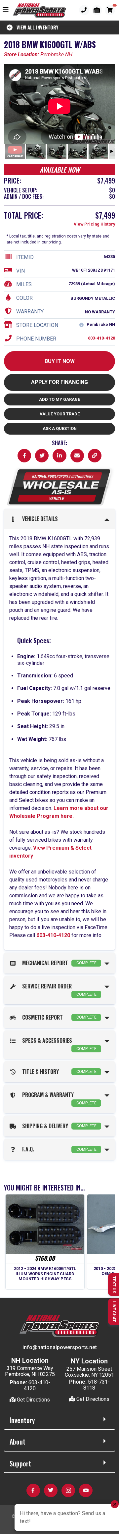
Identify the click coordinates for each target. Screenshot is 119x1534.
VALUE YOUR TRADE (60, 413)
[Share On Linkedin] (59, 455)
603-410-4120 (101, 338)
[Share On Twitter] (42, 455)
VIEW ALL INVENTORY (36, 27)
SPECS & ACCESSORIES (58, 1043)
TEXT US (114, 1284)
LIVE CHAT (114, 1311)
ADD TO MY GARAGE (59, 399)
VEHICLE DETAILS (39, 519)
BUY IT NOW (60, 361)
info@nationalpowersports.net (59, 1347)
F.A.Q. (58, 1149)
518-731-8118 (96, 1385)
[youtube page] (77, 455)
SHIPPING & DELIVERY (58, 1126)
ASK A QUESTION (60, 428)
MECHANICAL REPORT (58, 963)
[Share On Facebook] (24, 455)
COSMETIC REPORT (58, 1017)
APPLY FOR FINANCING (59, 382)
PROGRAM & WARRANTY (58, 1098)
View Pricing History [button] (94, 224)
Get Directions (33, 1400)
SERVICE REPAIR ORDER (58, 989)
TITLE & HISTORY (58, 1072)
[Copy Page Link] (94, 455)
